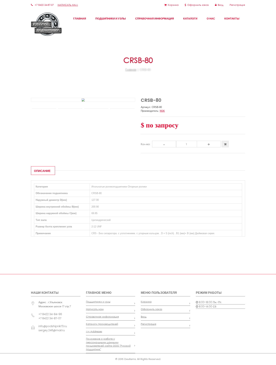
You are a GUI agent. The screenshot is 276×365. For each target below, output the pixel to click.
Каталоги (190, 18)
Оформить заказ (198, 5)
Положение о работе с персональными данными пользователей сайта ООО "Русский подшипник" (108, 344)
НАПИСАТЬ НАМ (68, 5)
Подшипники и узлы (110, 18)
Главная (79, 18)
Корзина (173, 5)
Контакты (231, 18)
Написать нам (95, 309)
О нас (211, 18)
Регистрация (237, 5)
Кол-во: (145, 144)
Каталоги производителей (102, 324)
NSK (162, 110)
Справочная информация (154, 18)
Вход (220, 5)
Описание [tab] (42, 171)
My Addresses (94, 331)
